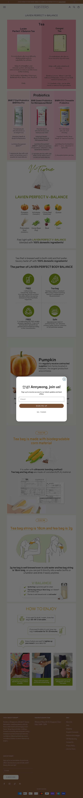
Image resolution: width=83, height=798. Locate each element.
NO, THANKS (41, 412)
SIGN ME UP (41, 406)
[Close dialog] (64, 379)
